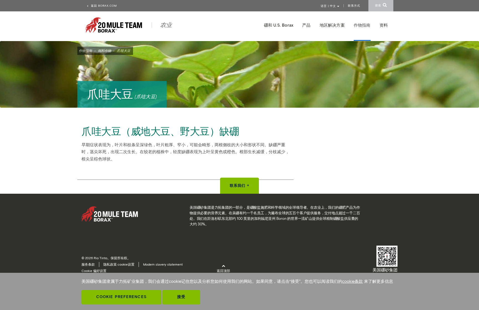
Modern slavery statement (163, 264)
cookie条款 (352, 281)
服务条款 (88, 264)
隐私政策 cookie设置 (118, 264)
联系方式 (354, 5)
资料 (383, 25)
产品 (306, 25)
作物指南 (85, 51)
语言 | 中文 (329, 6)
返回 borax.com (103, 5)
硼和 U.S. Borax (279, 25)
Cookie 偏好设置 (93, 271)
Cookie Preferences (121, 296)
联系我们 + (239, 185)
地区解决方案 (332, 25)
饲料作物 (104, 51)
